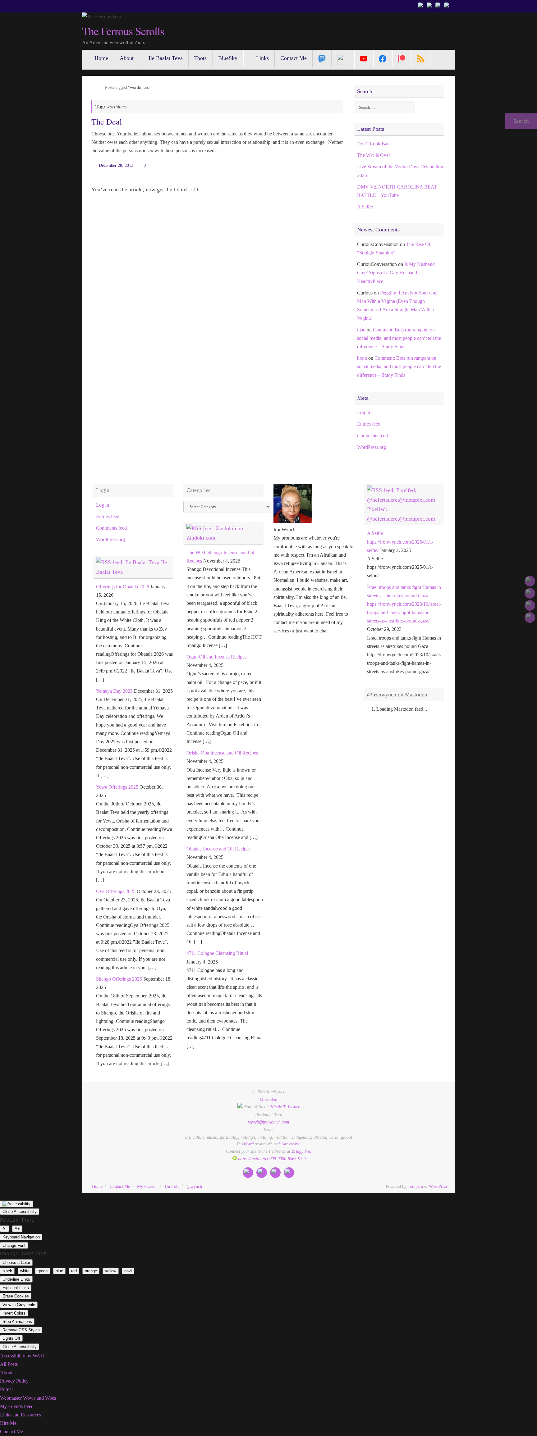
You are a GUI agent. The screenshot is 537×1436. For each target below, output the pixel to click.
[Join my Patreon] (430, 6)
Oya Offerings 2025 (115, 891)
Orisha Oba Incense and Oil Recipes (222, 752)
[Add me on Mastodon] (421, 6)
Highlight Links (15, 1287)
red (74, 1271)
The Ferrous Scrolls (123, 31)
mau (361, 329)
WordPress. (439, 1186)
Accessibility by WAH (22, 1355)
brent (362, 358)
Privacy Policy (14, 1381)
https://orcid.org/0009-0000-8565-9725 (272, 1158)
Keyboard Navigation (21, 1237)
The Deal (106, 121)
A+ (17, 1228)
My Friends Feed (17, 1406)
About (6, 1372)
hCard (249, 1144)
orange (91, 1271)
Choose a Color (16, 1262)
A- (4, 1228)
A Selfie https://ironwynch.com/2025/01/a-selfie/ (400, 542)
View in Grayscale (18, 1304)
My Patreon (147, 1186)
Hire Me (172, 1186)
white (25, 1271)
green (43, 1271)
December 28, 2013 (116, 165)
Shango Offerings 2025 (119, 979)
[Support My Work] (447, 6)
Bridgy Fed (301, 1151)
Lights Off (11, 1338)
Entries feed (368, 423)
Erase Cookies (15, 1296)
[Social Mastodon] (322, 58)
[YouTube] (363, 58)
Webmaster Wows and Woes (28, 1398)
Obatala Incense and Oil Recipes (218, 848)
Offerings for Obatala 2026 (122, 586)
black (7, 1271)
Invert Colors (13, 1313)
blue (59, 1271)
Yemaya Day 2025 (114, 691)
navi (128, 1271)
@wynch (194, 1186)
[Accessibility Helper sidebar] (16, 1204)
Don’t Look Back (374, 143)
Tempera (415, 1186)
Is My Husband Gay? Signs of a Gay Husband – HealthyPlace (396, 273)
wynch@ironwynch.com (268, 1121)
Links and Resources (20, 1414)
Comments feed (372, 435)
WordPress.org (371, 447)
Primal (6, 1389)
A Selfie (365, 206)
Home (97, 1186)
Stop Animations (17, 1321)
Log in (363, 412)
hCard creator (289, 1144)
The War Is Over (373, 155)
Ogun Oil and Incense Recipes (216, 656)
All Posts (9, 1364)
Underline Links (16, 1279)
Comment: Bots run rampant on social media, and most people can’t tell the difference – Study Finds (399, 338)
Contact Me (120, 1186)
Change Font (13, 1245)
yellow (110, 1271)
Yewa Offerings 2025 (117, 787)
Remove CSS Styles (21, 1330)
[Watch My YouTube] (438, 6)
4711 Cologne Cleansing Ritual (217, 953)
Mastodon (268, 1099)
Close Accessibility (19, 1211)
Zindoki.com (200, 538)
